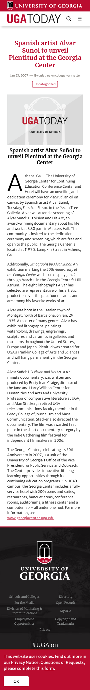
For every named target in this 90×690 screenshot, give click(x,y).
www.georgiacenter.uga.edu (30, 518)
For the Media (24, 602)
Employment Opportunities (24, 621)
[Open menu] (80, 19)
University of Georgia (45, 560)
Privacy (45, 629)
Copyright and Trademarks (65, 621)
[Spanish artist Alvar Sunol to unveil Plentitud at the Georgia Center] (45, 119)
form (49, 668)
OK (16, 681)
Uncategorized (45, 84)
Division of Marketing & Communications (24, 611)
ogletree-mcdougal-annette (59, 75)
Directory (65, 597)
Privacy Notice (24, 662)
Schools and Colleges (24, 597)
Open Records (66, 602)
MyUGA (65, 611)
